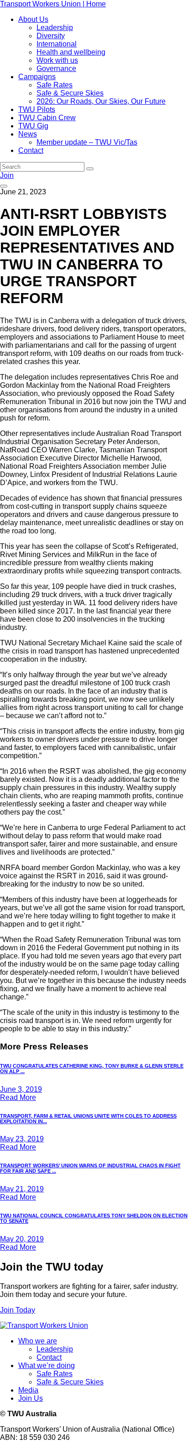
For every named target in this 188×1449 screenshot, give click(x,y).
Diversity (51, 36)
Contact (30, 150)
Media (28, 1390)
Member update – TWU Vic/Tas (87, 142)
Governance (56, 68)
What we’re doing (46, 1365)
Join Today (17, 1310)
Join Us (30, 1398)
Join (7, 175)
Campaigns (37, 77)
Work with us (57, 60)
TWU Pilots (36, 109)
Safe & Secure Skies (70, 93)
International (57, 44)
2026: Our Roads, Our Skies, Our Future (101, 101)
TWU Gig (33, 126)
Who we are (37, 1341)
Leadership (55, 27)
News (27, 134)
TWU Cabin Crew (47, 118)
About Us (33, 19)
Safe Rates (55, 85)
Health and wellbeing (71, 52)
